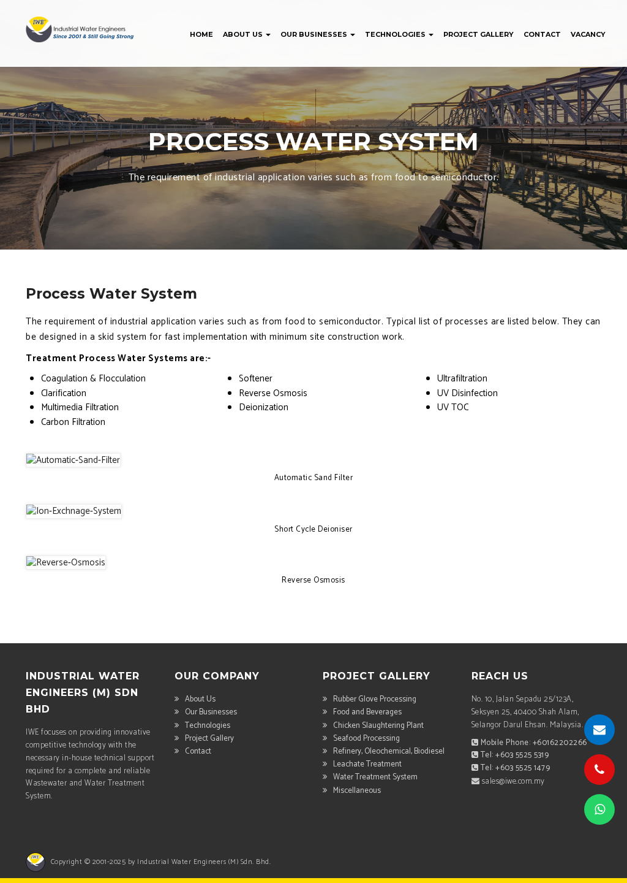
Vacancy (588, 34)
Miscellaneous (357, 791)
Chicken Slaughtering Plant (378, 726)
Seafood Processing (366, 738)
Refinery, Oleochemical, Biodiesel (389, 751)
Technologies (396, 34)
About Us (244, 34)
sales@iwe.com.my (513, 781)
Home (201, 34)
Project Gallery (478, 34)
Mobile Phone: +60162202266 (534, 742)
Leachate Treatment (367, 764)
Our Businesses (314, 34)
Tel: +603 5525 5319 (515, 755)
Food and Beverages (367, 712)
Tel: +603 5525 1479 (515, 768)
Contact (542, 34)
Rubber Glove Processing (374, 699)
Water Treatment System (375, 777)
